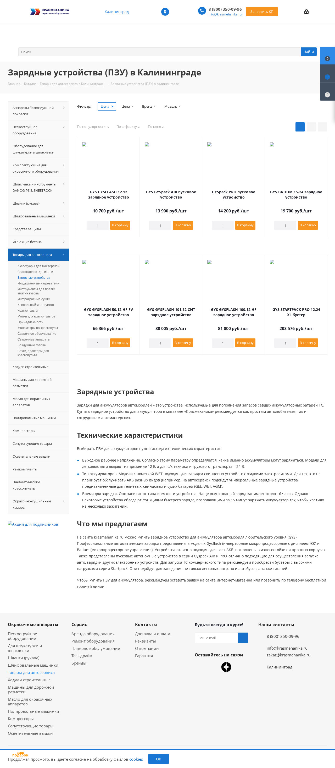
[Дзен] (226, 667)
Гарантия (144, 655)
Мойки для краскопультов (36, 316)
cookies (136, 759)
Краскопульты (28, 310)
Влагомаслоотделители (35, 272)
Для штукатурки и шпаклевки (25, 648)
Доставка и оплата (152, 633)
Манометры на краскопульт (38, 328)
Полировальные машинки (33, 711)
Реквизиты (145, 641)
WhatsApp (200, 667)
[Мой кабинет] (306, 12)
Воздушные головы (32, 345)
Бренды (78, 663)
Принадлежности (30, 322)
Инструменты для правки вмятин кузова (36, 291)
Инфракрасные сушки (34, 299)
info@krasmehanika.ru (225, 14)
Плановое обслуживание (95, 648)
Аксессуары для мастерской (38, 266)
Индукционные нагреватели (38, 283)
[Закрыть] (34, 732)
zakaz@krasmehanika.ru (288, 654)
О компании (147, 648)
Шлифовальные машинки (33, 665)
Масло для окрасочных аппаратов (30, 701)
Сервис (79, 624)
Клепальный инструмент (36, 305)
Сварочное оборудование (37, 334)
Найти (309, 51)
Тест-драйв (81, 655)
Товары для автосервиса (31, 672)
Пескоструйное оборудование (22, 636)
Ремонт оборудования (93, 641)
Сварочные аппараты (34, 339)
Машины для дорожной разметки (31, 689)
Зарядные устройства (34, 277)
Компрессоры (21, 718)
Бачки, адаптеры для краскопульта (33, 353)
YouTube (213, 667)
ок (158, 758)
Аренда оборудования (93, 633)
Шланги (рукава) (23, 657)
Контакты (146, 624)
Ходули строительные (29, 679)
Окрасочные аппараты (33, 624)
